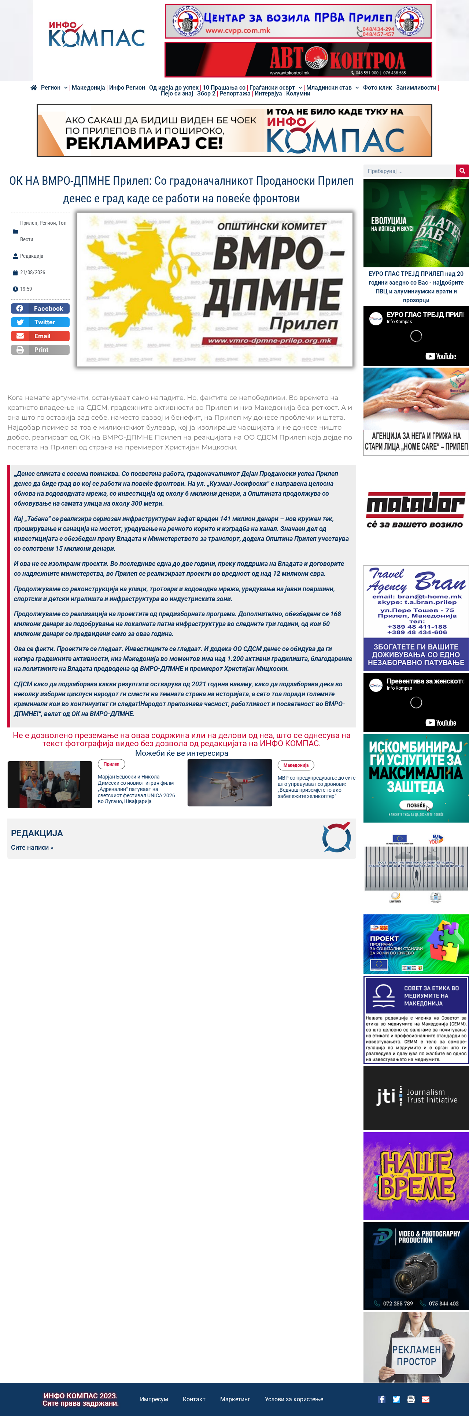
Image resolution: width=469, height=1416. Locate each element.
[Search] (462, 171)
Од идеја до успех (174, 88)
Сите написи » (32, 847)
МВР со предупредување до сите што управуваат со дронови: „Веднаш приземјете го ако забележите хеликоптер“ (316, 787)
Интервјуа (268, 94)
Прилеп (28, 223)
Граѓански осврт (272, 88)
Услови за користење (294, 1399)
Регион (50, 88)
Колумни (298, 94)
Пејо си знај (177, 94)
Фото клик (377, 88)
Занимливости (416, 88)
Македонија (88, 88)
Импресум (154, 1399)
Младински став (329, 88)
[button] (40, 308)
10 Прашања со (224, 88)
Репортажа (235, 94)
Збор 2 (206, 94)
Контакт (194, 1399)
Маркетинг (235, 1399)
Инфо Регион (127, 88)
